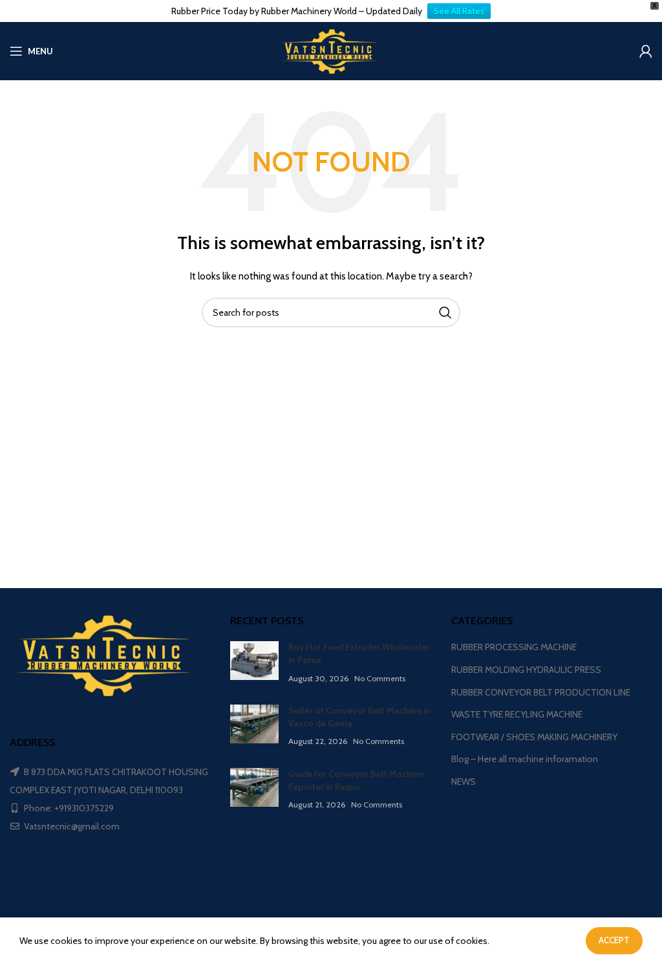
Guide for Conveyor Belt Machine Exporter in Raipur (356, 780)
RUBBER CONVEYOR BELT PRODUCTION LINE (540, 692)
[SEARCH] (445, 312)
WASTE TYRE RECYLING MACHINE (516, 714)
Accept (614, 940)
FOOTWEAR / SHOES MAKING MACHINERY (534, 737)
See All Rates (459, 11)
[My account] (646, 51)
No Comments (379, 678)
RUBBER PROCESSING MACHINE (514, 647)
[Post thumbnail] (254, 663)
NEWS (463, 781)
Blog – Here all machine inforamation (524, 759)
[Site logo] (331, 50)
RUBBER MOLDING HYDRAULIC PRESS (526, 669)
